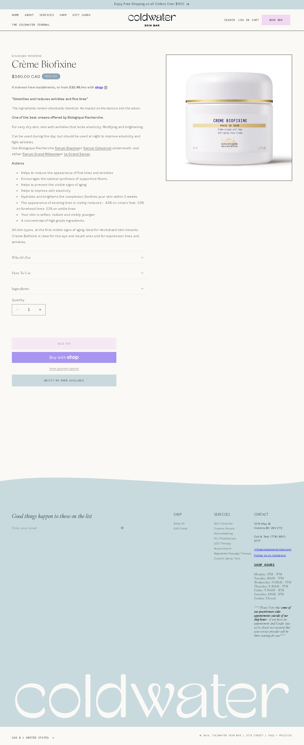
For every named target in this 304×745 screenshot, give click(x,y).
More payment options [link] (64, 368)
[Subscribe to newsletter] (122, 528)
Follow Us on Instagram (270, 555)
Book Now (276, 20)
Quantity (18, 300)
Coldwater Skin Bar (228, 735)
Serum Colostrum (97, 148)
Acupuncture (223, 548)
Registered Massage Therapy (233, 553)
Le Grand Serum (77, 154)
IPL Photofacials (225, 538)
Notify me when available (64, 380)
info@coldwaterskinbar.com (272, 549)
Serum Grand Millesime (41, 154)
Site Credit (255, 735)
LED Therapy (222, 543)
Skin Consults (223, 523)
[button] (29, 15)
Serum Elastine (67, 148)
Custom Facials (224, 528)
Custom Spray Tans (227, 558)
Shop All (179, 523)
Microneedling (223, 533)
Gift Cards (180, 528)
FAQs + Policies (280, 735)
